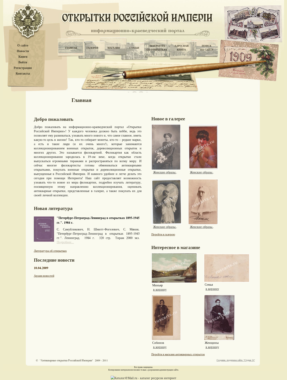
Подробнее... (65, 242)
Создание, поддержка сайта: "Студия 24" (236, 360)
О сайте (22, 45)
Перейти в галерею (163, 234)
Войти (22, 62)
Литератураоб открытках (156, 47)
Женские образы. (164, 172)
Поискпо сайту (206, 47)
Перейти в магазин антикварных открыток (178, 354)
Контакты (23, 73)
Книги (22, 56)
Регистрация (23, 68)
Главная (71, 47)
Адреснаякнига (181, 47)
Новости (23, 51)
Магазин (113, 47)
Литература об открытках (50, 251)
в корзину (160, 289)
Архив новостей (44, 276)
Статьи (134, 47)
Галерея (92, 47)
